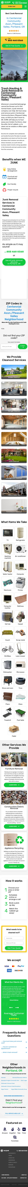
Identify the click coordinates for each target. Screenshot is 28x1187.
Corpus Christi (12, 1162)
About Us (24, 1174)
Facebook (25, 1154)
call (14, 251)
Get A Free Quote (13, 46)
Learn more (13, 785)
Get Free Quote (14, 948)
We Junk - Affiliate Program (9, 1177)
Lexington (11, 1158)
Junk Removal (5, 1174)
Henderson (11, 1160)
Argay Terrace (4, 1089)
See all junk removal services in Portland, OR (14, 262)
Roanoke (10, 1165)
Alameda (3, 1077)
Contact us (23, 1177)
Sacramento (11, 1153)
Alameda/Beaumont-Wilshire (19, 1077)
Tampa (10, 1155)
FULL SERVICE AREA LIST (12, 1113)
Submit (22, 345)
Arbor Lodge (24, 1080)
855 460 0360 (21, 2)
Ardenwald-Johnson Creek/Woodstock (11, 1086)
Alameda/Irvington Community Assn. (10, 1080)
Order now (11, 6)
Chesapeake (11, 1167)
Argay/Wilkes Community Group (19, 1089)
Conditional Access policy (22, 1184)
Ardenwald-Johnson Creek (8, 1083)
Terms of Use (14, 1184)
